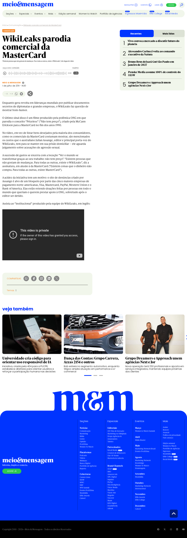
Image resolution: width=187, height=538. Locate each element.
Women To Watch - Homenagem (142, 466)
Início (4, 25)
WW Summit (84, 487)
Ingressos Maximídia (136, 13)
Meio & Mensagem (11, 82)
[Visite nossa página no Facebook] (158, 529)
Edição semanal (67, 13)
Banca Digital (85, 463)
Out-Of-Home (113, 455)
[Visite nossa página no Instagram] (171, 529)
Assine (171, 5)
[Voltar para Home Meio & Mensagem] (27, 4)
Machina (111, 490)
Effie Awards (85, 495)
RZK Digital (112, 503)
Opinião (83, 441)
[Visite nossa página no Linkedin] (177, 529)
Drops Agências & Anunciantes (115, 437)
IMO (109, 471)
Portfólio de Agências (111, 13)
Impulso (111, 479)
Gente (82, 439)
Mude (110, 500)
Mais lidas (168, 33)
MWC (82, 482)
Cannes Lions (85, 477)
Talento (110, 441)
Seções (10, 13)
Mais (51, 13)
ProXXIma (84, 444)
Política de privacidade (172, 435)
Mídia (82, 436)
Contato (144, 5)
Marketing (84, 433)
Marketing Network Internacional (143, 487)
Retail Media (171, 13)
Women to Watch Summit (145, 431)
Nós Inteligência (114, 485)
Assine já (12, 471)
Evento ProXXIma (87, 490)
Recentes (136, 33)
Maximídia (84, 493)
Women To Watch (86, 447)
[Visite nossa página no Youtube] (183, 529)
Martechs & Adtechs (116, 458)
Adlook (110, 508)
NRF (81, 485)
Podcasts (83, 455)
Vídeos (82, 458)
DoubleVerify (113, 506)
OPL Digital (112, 477)
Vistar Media (112, 487)
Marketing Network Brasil (145, 448)
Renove (166, 430)
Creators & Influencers (116, 453)
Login (157, 5)
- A (6, 93)
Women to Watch (88, 13)
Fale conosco (168, 437)
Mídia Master (140, 440)
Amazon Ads (112, 474)
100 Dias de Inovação (116, 431)
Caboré (82, 498)
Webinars (83, 460)
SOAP (110, 469)
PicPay (110, 482)
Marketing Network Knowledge (143, 461)
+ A (11, 93)
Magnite (111, 495)
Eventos (39, 13)
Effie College (156, 13)
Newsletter (129, 5)
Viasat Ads (112, 492)
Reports (83, 468)
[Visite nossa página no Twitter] (165, 529)
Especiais (24, 13)
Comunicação (15, 25)
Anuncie (166, 432)
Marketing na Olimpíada (117, 433)
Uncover (111, 498)
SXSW (82, 480)
